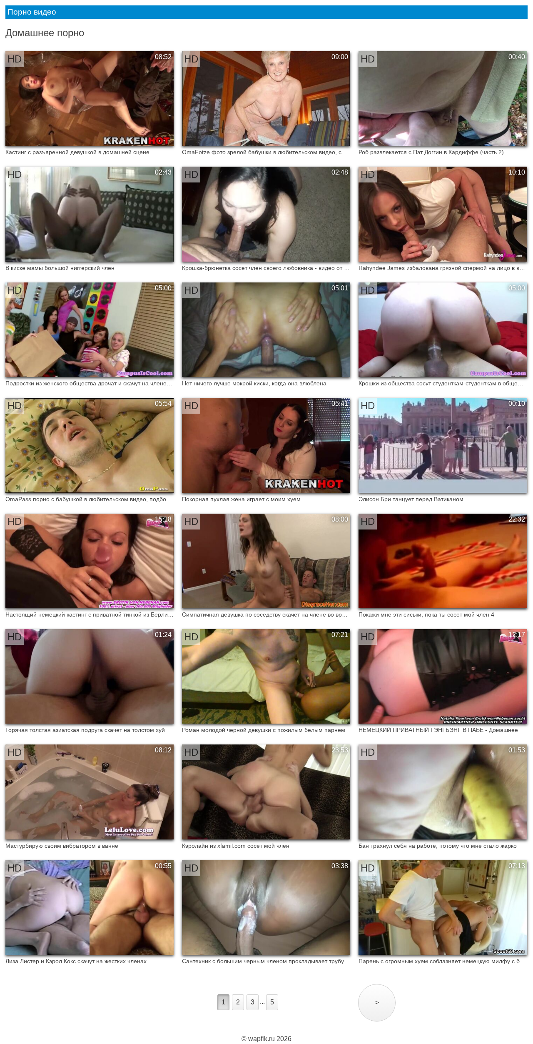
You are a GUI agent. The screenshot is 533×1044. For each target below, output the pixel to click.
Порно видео (31, 11)
